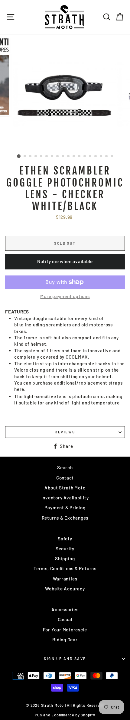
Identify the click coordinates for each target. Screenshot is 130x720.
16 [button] (101, 156)
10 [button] (68, 156)
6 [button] (46, 156)
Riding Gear (64, 639)
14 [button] (90, 156)
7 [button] (52, 156)
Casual (65, 619)
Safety (65, 538)
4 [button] (35, 156)
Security (65, 548)
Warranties (65, 578)
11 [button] (74, 156)
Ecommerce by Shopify (73, 714)
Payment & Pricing (64, 507)
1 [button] (19, 156)
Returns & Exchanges (65, 517)
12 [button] (79, 156)
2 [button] (25, 156)
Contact (65, 477)
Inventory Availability (65, 497)
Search (65, 467)
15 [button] (95, 156)
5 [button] (41, 156)
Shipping (65, 558)
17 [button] (106, 156)
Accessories (64, 609)
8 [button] (57, 156)
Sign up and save (65, 658)
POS (38, 714)
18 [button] (112, 156)
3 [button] (30, 156)
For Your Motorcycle (65, 629)
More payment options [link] (64, 296)
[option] (65, 93)
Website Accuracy (65, 588)
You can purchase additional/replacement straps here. (68, 386)
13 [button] (84, 156)
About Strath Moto (64, 487)
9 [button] (63, 156)
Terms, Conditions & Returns (65, 568)
